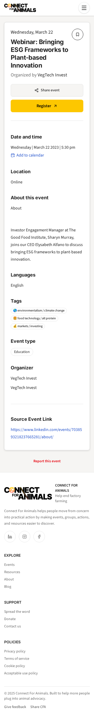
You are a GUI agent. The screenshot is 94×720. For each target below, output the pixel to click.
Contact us (12, 626)
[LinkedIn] (10, 536)
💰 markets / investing (28, 326)
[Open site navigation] (84, 8)
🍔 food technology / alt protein (34, 318)
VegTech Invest (52, 75)
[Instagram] (24, 536)
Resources (12, 572)
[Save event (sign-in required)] (77, 34)
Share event (50, 90)
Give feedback (15, 707)
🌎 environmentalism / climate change (38, 310)
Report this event (47, 461)
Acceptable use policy (21, 673)
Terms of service (16, 658)
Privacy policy (15, 651)
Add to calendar (30, 155)
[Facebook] (39, 536)
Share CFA (38, 707)
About (9, 579)
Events (9, 564)
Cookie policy (14, 666)
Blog (7, 586)
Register (44, 106)
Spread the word (17, 611)
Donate (10, 619)
